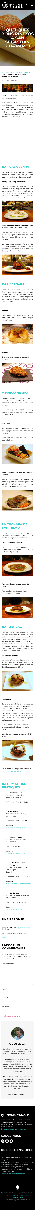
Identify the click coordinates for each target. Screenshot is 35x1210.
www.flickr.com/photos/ (12, 771)
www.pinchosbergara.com (17, 828)
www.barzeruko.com (14, 909)
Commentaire (8, 963)
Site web (5, 1006)
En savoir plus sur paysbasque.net (14, 1129)
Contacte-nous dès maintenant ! (13, 1174)
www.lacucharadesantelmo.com (18, 884)
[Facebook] (7, 1141)
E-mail (5, 998)
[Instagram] (2, 1141)
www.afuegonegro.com (16, 853)
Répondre (4, 937)
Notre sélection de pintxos (20, 72)
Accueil (5, 72)
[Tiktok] (11, 1141)
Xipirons (31, 1193)
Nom (4, 989)
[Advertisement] (17, 141)
